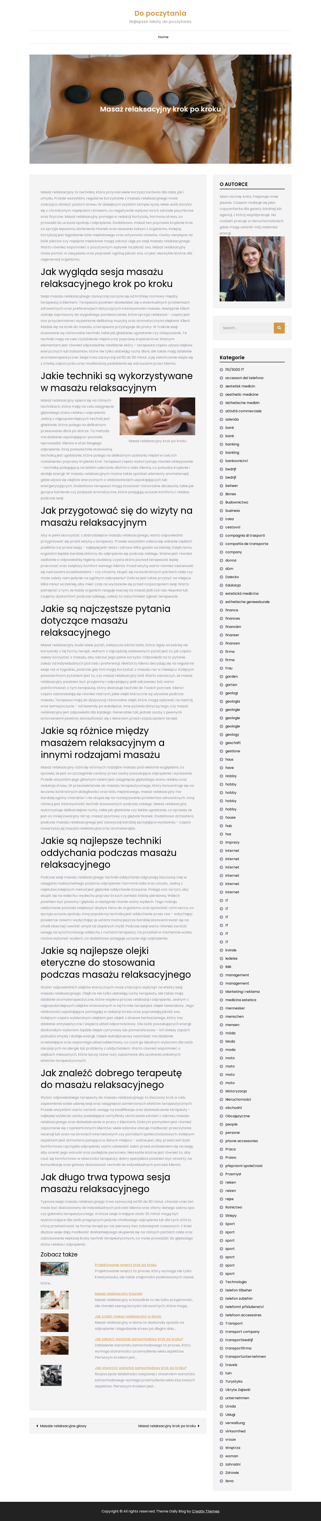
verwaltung (235, 1422)
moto (230, 1057)
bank (229, 427)
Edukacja (233, 585)
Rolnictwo (233, 1207)
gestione (232, 751)
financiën (233, 626)
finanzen (232, 643)
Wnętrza (232, 1447)
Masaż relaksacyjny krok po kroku (167, 1425)
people (231, 1124)
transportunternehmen (245, 1356)
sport (230, 1232)
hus (228, 834)
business (232, 510)
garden (231, 676)
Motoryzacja (236, 1091)
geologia (232, 701)
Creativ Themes (205, 1511)
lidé (228, 966)
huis (228, 825)
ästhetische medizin (242, 402)
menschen (234, 1016)
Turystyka (233, 1381)
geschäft (233, 742)
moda (230, 1049)
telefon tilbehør (238, 1290)
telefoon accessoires (243, 1315)
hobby (230, 784)
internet (232, 850)
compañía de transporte (246, 543)
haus (229, 759)
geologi (231, 693)
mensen (232, 1024)
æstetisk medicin (240, 386)
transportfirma (238, 1348)
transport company (242, 1331)
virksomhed (235, 1431)
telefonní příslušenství (244, 1306)
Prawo (230, 1157)
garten (231, 684)
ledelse (231, 958)
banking (232, 444)
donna (230, 560)
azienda (232, 419)
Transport (234, 1323)
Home (163, 37)
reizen (230, 1190)
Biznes (230, 494)
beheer (231, 485)
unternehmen (237, 1398)
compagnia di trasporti (245, 535)
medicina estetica (240, 999)
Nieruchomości (238, 1099)
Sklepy (231, 1215)
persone (232, 1132)
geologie (232, 709)
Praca (230, 1149)
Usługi (230, 1414)
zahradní (233, 1464)
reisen (230, 1182)
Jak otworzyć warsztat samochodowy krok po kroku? (141, 1367)
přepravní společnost (244, 1165)
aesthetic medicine (241, 394)
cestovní (232, 527)
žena (229, 1480)
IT (226, 900)
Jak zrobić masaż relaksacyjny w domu (128, 1316)
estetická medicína (242, 593)
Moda (230, 1041)
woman (231, 1456)
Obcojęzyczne (237, 1116)
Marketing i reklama (242, 991)
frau (228, 668)
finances (232, 618)
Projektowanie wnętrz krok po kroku (126, 1264)
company (233, 552)
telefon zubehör (239, 1298)
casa (229, 518)
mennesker (235, 1008)
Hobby (231, 776)
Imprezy (232, 842)
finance (231, 610)
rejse (229, 1198)
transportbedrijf (239, 1339)
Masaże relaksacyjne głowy (63, 1425)
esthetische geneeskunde (247, 601)
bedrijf (230, 469)
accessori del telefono (244, 377)
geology (232, 734)
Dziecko (232, 576)
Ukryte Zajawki (237, 1389)
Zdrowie (232, 1472)
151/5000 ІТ (234, 369)
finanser (232, 635)
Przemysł (233, 1174)
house (230, 817)
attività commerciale (243, 411)
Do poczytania (160, 13)
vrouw (230, 1439)
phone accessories (241, 1140)
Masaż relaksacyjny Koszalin (119, 1293)
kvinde (230, 950)
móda (230, 1033)
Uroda (230, 1406)
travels (231, 1364)
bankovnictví (236, 460)
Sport (230, 1223)
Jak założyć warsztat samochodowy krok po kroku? (139, 1339)
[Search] (279, 328)
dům (229, 568)
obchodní (233, 1107)
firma (230, 651)
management (237, 975)
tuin (228, 1373)
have (229, 767)
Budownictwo (236, 502)
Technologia (236, 1281)
